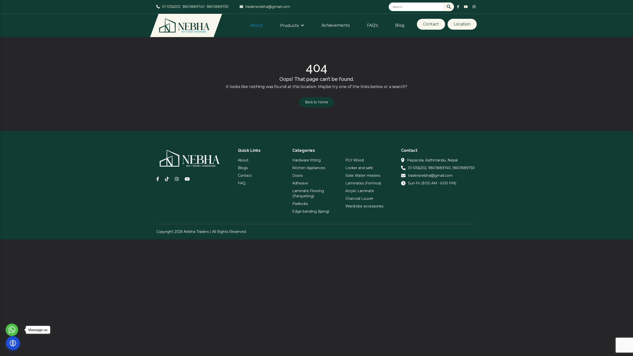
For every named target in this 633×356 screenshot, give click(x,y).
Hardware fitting (306, 160)
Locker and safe (359, 168)
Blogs (243, 168)
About (256, 25)
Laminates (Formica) (363, 183)
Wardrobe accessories (364, 206)
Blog (400, 25)
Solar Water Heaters (362, 175)
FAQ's (372, 25)
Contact (431, 24)
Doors (297, 175)
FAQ (242, 183)
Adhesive (300, 183)
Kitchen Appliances (308, 168)
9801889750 (217, 6)
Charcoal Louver (359, 198)
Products (290, 25)
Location (462, 24)
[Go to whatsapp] (12, 330)
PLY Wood (354, 160)
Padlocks (300, 203)
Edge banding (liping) (310, 211)
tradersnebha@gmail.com (267, 6)
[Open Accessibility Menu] (13, 343)
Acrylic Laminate (359, 191)
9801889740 (193, 6)
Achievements (335, 25)
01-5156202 (171, 6)
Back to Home (316, 102)
